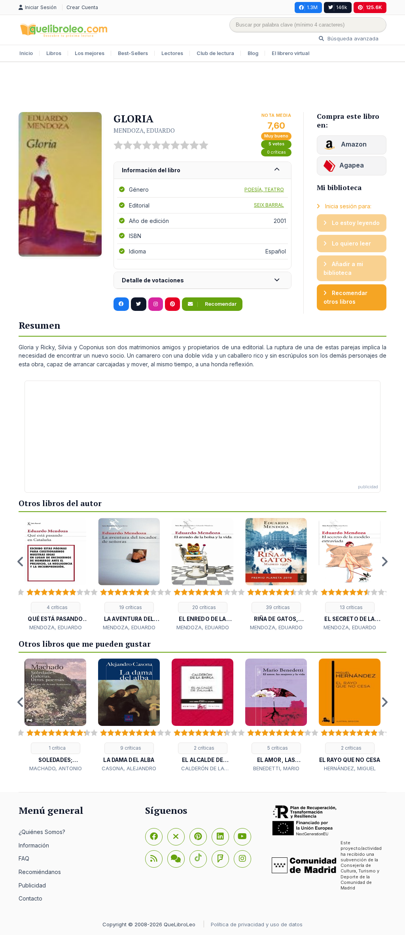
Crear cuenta (82, 7)
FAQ (24, 858)
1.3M (312, 7)
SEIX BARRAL (269, 205)
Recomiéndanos (40, 871)
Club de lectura (215, 53)
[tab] (202, 170)
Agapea (351, 165)
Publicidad (32, 885)
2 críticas (203, 748)
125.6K (374, 7)
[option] (55, 575)
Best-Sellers (133, 53)
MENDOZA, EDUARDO (144, 130)
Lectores (172, 53)
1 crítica (56, 748)
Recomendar (220, 304)
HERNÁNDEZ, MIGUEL (350, 768)
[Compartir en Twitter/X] (138, 304)
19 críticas (130, 607)
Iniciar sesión (41, 7)
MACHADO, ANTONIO (55, 768)
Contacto (30, 898)
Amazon (353, 144)
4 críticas (56, 607)
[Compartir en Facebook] (121, 304)
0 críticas (276, 152)
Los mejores (89, 53)
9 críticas (130, 748)
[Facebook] (154, 836)
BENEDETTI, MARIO (276, 768)
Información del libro (151, 170)
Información (34, 845)
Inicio (26, 53)
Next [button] (384, 561)
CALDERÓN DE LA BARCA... (202, 768)
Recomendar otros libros (345, 297)
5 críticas (277, 748)
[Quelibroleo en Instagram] (155, 304)
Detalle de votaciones (153, 280)
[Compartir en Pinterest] (172, 304)
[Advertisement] (202, 88)
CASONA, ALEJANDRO (129, 768)
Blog (253, 53)
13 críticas (351, 607)
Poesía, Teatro (264, 189)
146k (341, 7)
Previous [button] (21, 561)
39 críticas (277, 607)
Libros (53, 53)
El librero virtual (290, 53)
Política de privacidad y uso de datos (257, 924)
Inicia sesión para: (347, 206)
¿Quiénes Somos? (42, 831)
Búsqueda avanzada (352, 38)
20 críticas (203, 607)
